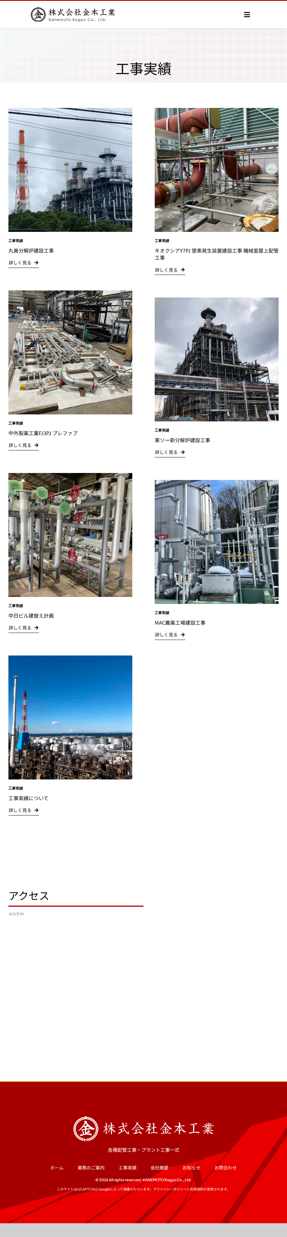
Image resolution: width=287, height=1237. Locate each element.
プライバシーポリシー (170, 1189)
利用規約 (196, 1189)
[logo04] (143, 1118)
